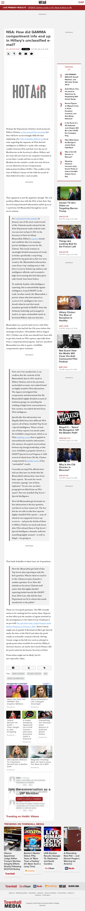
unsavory (35, 238)
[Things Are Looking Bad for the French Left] (69, 232)
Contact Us (70, 893)
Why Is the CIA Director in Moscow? (70, 154)
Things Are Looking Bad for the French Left (68, 244)
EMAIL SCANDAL (18, 674)
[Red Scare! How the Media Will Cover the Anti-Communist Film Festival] (69, 341)
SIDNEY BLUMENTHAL (16, 678)
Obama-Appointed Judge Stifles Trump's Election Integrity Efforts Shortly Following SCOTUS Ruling (12, 861)
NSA (45, 674)
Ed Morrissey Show (22, 893)
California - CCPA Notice (42, 895)
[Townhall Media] (12, 904)
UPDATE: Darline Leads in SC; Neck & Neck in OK (50, 7)
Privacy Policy (62, 893)
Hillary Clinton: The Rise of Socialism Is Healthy (67, 316)
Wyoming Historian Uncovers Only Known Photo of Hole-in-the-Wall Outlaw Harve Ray (71, 169)
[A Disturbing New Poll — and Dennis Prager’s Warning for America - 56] (72, 839)
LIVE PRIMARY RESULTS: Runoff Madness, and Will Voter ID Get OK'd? (71, 79)
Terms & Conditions (50, 893)
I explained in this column (26, 218)
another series (33, 460)
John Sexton (63, 216)
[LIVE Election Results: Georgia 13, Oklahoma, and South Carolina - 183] (52, 839)
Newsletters (32, 893)
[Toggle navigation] (2, 2)
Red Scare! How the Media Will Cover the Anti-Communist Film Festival (68, 356)
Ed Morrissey (13, 49)
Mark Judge (63, 367)
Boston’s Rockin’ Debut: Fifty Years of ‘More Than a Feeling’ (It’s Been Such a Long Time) (32, 860)
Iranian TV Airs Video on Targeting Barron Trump (68, 207)
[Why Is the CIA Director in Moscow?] (69, 455)
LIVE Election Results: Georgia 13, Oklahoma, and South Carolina (52, 858)
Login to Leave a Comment (29, 799)
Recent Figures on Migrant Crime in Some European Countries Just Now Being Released (72, 111)
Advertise (40, 893)
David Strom (63, 326)
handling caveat (23, 437)
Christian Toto (65, 438)
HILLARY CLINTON (34, 674)
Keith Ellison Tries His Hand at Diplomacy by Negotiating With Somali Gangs (72, 94)
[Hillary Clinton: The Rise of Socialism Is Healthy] (69, 303)
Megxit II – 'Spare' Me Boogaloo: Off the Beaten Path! (69, 430)
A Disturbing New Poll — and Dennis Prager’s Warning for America (72, 858)
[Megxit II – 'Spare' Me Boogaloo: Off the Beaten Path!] (69, 418)
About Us (12, 893)
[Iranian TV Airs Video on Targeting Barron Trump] (69, 193)
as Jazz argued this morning (33, 132)
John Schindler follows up (31, 138)
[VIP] (81, 2)
